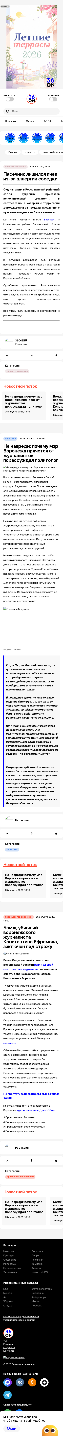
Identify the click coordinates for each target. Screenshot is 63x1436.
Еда (5, 1288)
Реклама (8, 1344)
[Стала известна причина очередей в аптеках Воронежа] (10, 138)
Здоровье (38, 1293)
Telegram (7, 1395)
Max (7, 1382)
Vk (20, 1382)
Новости (10, 121)
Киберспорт (39, 1297)
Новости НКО (40, 1272)
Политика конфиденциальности (21, 1316)
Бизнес (7, 1293)
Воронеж (49, 219)
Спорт (35, 1255)
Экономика (10, 1272)
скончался (9, 1043)
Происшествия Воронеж (18, 917)
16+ (5, 1340)
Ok (32, 1382)
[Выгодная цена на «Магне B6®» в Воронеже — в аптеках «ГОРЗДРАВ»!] (23, 138)
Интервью (9, 1263)
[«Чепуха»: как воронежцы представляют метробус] (50, 138)
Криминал (37, 1259)
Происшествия (12, 1268)
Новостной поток (20, 386)
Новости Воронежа (15, 166)
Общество (9, 1259)
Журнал (8, 1301)
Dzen (44, 1382)
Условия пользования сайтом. (19, 1319)
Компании (37, 1263)
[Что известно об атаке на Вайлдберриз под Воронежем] (37, 138)
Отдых (7, 1305)
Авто (6, 1297)
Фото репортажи (42, 1288)
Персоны (37, 1305)
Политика (10, 438)
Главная (12, 152)
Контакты (8, 1350)
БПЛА (47, 121)
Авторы (36, 1268)
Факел (30, 121)
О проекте (9, 1347)
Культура (8, 1255)
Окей (11, 1428)
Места (35, 1301)
